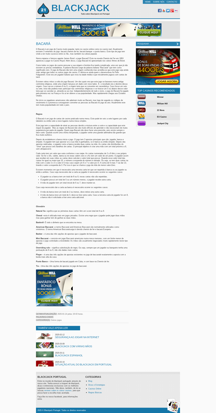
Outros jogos (56, 320)
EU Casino (162, 117)
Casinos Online (94, 389)
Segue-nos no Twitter (168, 10)
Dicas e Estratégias (96, 385)
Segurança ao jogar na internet (77, 337)
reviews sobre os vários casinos (58, 390)
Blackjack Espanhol (69, 355)
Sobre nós (158, 2)
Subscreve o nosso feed (164, 10)
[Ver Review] (141, 99)
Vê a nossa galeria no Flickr (176, 10)
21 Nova (160, 110)
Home (148, 2)
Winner (160, 97)
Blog (90, 381)
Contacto (172, 2)
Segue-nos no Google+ (172, 10)
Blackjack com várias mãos (73, 346)
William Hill (162, 104)
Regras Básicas (95, 392)
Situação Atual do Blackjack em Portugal (83, 364)
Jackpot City (162, 123)
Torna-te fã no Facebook (159, 10)
